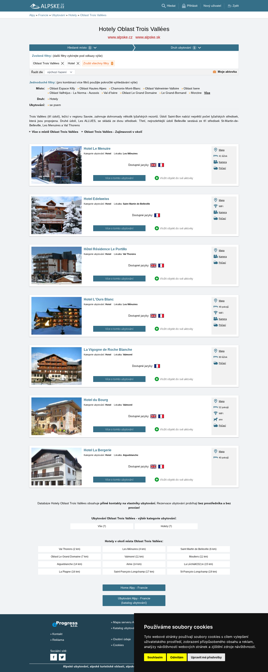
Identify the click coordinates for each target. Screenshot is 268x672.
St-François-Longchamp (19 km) (198, 571)
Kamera (223, 162)
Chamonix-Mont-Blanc (125, 88)
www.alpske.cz (120, 37)
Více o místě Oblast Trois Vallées (55, 131)
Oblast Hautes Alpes (93, 88)
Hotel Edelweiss (96, 199)
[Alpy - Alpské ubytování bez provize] (46, 6)
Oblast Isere (192, 88)
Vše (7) (102, 526)
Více (207, 92)
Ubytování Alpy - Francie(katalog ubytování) (134, 600)
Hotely (54, 99)
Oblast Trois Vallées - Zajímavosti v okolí (113, 131)
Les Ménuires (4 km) (134, 549)
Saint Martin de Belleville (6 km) (198, 549)
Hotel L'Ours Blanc (99, 299)
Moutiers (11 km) (198, 556)
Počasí (222, 168)
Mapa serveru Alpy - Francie (132, 622)
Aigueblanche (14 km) (69, 564)
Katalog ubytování (125, 628)
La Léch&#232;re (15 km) (198, 564)
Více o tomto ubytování (119, 178)
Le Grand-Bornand (173, 92)
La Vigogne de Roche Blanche (108, 349)
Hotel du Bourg (96, 400)
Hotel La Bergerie (97, 450)
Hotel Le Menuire (97, 148)
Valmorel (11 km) (134, 556)
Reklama (58, 639)
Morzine (196, 92)
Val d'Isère (110, 92)
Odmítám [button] (176, 657)
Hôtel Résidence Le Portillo (105, 249)
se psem (55, 105)
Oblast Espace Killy (62, 88)
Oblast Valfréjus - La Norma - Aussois (74, 92)
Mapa (221, 150)
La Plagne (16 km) (69, 571)
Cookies (118, 645)
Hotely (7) (166, 526)
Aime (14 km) (134, 564)
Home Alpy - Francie (134, 587)
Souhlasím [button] (155, 657)
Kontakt (57, 634)
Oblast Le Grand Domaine (139, 92)
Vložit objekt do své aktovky (176, 178)
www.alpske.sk (147, 37)
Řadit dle (37, 72)
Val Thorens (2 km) (69, 549)
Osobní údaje (122, 639)
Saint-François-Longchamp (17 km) (134, 571)
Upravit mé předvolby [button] (206, 657)
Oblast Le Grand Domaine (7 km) (69, 556)
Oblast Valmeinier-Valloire (162, 88)
